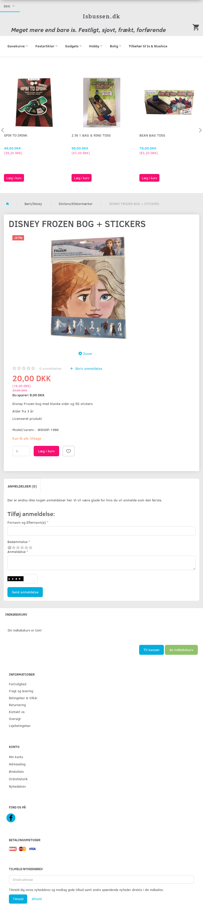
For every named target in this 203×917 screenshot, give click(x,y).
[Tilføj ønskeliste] (69, 451)
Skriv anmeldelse (88, 368)
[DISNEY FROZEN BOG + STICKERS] (86, 288)
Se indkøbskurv (181, 649)
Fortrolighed (17, 684)
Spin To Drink (15, 135)
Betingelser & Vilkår (23, 698)
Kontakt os (17, 712)
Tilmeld (18, 899)
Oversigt (15, 718)
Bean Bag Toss (152, 135)
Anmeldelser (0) (22, 486)
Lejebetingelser (20, 725)
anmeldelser (50, 368)
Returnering (17, 705)
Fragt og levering (21, 691)
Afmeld (37, 899)
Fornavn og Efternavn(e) (26, 522)
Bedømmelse (17, 541)
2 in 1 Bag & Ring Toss (91, 135)
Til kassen (151, 649)
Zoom (87, 353)
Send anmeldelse (25, 592)
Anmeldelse (16, 551)
